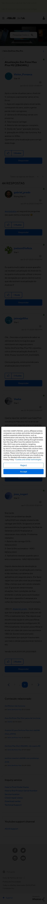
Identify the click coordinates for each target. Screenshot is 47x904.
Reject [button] (23, 465)
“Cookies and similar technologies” (28, 459)
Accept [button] (23, 471)
